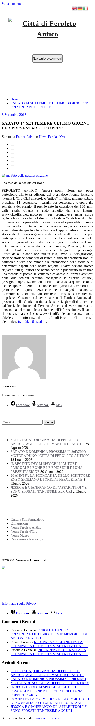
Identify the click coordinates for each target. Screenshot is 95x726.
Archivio (8, 560)
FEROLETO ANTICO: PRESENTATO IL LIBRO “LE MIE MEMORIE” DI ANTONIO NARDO (49, 634)
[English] (74, 8)
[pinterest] (12, 161)
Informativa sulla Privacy (19, 603)
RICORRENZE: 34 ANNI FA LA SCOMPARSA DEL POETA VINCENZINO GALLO (49, 644)
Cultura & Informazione (27, 519)
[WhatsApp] (12, 165)
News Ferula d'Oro (52, 137)
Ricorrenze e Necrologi (27, 539)
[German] (80, 8)
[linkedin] (12, 153)
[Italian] (86, 8)
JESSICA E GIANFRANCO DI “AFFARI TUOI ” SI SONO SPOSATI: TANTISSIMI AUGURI (49, 489)
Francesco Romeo (46, 718)
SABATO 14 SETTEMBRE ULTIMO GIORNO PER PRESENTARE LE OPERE (49, 105)
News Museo (20, 535)
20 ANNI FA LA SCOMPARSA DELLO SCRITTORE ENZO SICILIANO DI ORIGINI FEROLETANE (50, 477)
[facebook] (12, 145)
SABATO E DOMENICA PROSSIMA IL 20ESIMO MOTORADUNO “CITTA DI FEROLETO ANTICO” (50, 454)
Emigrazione (19, 523)
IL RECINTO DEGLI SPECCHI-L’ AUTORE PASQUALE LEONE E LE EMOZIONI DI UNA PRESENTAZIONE (47, 467)
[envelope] (12, 157)
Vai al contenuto (13, 4)
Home (15, 99)
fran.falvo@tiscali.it (31, 321)
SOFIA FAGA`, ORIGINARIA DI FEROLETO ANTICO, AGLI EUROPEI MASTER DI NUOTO (47, 442)
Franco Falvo (25, 137)
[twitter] (12, 149)
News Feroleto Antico (26, 527)
